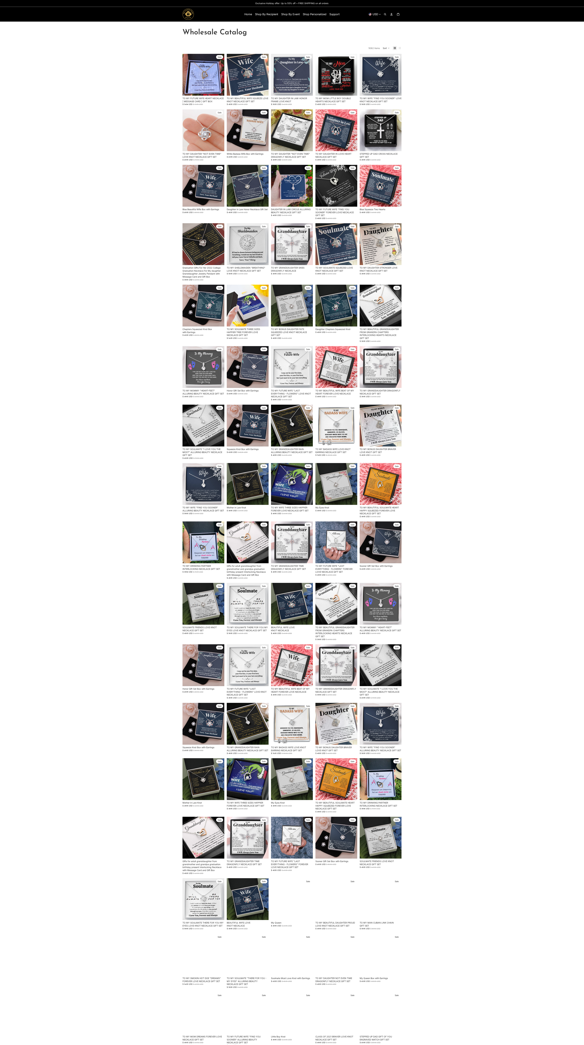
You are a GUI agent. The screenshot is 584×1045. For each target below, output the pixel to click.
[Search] (385, 14)
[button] (386, 48)
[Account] (391, 14)
